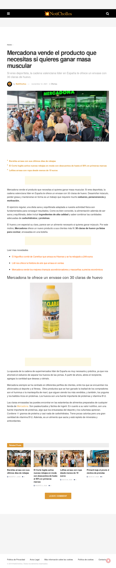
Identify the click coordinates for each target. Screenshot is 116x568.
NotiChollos (21, 83)
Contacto (102, 559)
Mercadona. (23, 406)
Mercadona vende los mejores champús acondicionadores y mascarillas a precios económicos (57, 269)
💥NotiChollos (58, 13)
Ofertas (54, 83)
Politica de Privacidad (16, 559)
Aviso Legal (34, 559)
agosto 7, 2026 (14, 477)
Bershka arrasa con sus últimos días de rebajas (32, 161)
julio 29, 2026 (66, 480)
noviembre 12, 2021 (39, 83)
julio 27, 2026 (93, 477)
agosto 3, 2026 (41, 486)
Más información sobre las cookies (58, 559)
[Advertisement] (58, 4)
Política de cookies (86, 559)
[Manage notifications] (108, 560)
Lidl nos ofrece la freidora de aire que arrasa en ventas (38, 263)
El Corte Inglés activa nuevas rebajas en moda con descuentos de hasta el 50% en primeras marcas (58, 165)
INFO (11, 464)
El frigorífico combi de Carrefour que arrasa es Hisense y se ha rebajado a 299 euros (52, 256)
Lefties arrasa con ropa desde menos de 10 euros (33, 170)
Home (9, 44)
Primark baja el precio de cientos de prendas (98, 471)
